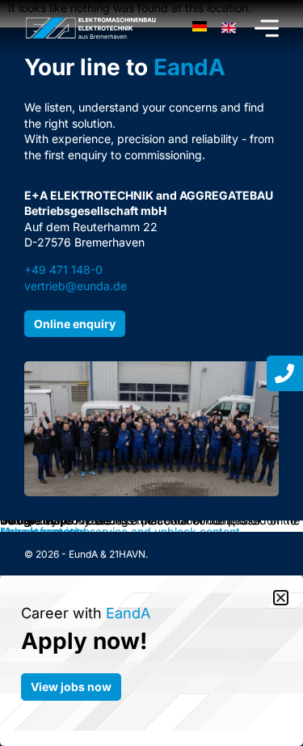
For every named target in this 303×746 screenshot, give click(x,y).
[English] (228, 28)
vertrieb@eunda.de (75, 286)
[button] (281, 598)
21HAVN (127, 554)
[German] (199, 28)
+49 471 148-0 (63, 269)
